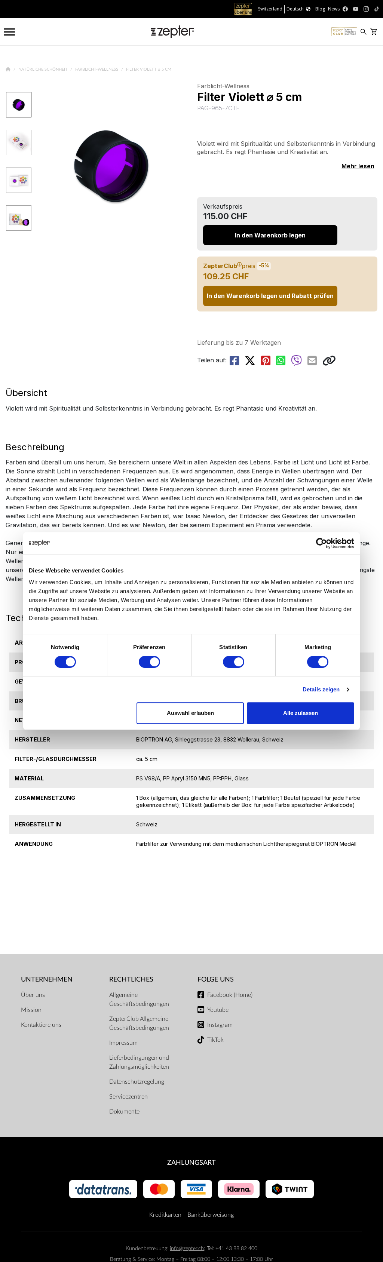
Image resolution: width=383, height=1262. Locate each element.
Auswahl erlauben (190, 713)
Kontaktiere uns (41, 1025)
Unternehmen (47, 979)
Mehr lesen (357, 166)
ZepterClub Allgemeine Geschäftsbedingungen (139, 1023)
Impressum (123, 1043)
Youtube (218, 1010)
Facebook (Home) (229, 995)
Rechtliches (131, 979)
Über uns (33, 995)
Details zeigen (321, 689)
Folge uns (215, 979)
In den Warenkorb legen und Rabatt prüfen (270, 296)
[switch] (149, 662)
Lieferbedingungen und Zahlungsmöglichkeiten (139, 1062)
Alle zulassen (300, 713)
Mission (31, 1010)
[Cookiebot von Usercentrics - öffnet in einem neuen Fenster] (321, 543)
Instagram (220, 1025)
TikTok (215, 1040)
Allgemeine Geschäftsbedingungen (139, 999)
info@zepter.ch (187, 1248)
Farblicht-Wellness (97, 69)
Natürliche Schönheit (43, 69)
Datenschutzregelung (136, 1082)
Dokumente (124, 1112)
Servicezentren (128, 1097)
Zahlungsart (191, 1163)
